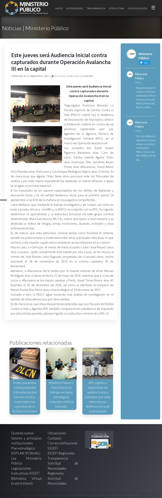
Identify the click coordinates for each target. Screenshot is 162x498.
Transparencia (96, 8)
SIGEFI (53, 448)
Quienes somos (22, 433)
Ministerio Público (141, 76)
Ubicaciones (57, 433)
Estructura (116, 8)
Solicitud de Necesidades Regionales (63, 468)
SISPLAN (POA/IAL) (25, 453)
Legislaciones (21, 468)
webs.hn (133, 495)
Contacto (54, 438)
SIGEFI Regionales (61, 453)
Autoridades (74, 8)
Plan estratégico (23, 448)
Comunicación (137, 8)
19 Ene (138, 82)
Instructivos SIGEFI (25, 473)
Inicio (59, 8)
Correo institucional (62, 443)
